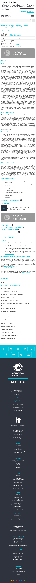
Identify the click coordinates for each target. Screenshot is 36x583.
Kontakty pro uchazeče (8, 338)
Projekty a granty (18, 542)
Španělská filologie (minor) (15, 35)
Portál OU (18, 494)
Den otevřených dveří (18, 485)
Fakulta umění (18, 433)
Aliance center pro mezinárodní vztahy (18, 529)
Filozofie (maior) (13, 34)
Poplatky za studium (7, 323)
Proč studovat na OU (18, 484)
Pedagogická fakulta (18, 431)
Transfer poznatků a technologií (18, 544)
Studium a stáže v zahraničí (18, 500)
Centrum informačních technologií (18, 451)
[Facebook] (3, 348)
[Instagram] (10, 348)
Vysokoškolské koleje (18, 449)
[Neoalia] (18, 382)
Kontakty (18, 469)
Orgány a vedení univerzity (18, 460)
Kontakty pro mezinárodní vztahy (18, 532)
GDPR (18, 552)
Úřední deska (18, 466)
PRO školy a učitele (18, 556)
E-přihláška (4, 282)
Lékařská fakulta (18, 436)
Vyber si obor (18, 476)
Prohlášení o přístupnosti (18, 553)
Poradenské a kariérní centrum (10, 300)
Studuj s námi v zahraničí (8, 311)
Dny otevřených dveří (7, 297)
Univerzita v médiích (18, 572)
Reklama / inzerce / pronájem (18, 562)
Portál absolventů (18, 515)
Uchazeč (4, 278)
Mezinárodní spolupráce (18, 526)
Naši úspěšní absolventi (8, 326)
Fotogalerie (18, 463)
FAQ (18, 518)
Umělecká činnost (18, 541)
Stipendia (4, 320)
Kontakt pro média (18, 568)
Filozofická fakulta (18, 434)
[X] (25, 348)
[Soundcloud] (13, 354)
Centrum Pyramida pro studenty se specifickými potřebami (15, 304)
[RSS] (20, 354)
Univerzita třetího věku (7, 332)
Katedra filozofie (9, 237)
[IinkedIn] (32, 348)
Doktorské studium (6, 314)
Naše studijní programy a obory (10, 285)
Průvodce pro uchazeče (8, 308)
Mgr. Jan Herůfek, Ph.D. (21, 244)
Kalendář (18, 464)
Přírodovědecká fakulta (18, 437)
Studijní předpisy (18, 506)
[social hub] (29, 354)
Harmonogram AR (18, 499)
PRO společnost (18, 557)
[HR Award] (18, 421)
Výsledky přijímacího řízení (9, 291)
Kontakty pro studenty (18, 509)
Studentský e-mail (18, 496)
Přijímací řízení (5, 288)
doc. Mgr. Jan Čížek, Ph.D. (15, 44)
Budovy (18, 467)
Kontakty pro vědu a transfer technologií (18, 545)
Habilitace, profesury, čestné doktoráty (18, 530)
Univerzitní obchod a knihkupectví (18, 446)
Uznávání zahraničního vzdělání (10, 317)
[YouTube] (18, 348)
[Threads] (6, 354)
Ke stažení (18, 574)
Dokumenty (18, 461)
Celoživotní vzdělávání (7, 329)
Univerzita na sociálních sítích (9, 335)
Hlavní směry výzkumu (18, 538)
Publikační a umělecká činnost (18, 539)
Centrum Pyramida (27, 249)
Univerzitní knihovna (18, 445)
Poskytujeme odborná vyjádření (18, 571)
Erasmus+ (18, 527)
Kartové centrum (18, 452)
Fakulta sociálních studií (18, 430)
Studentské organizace (18, 507)
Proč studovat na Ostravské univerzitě (12, 294)
